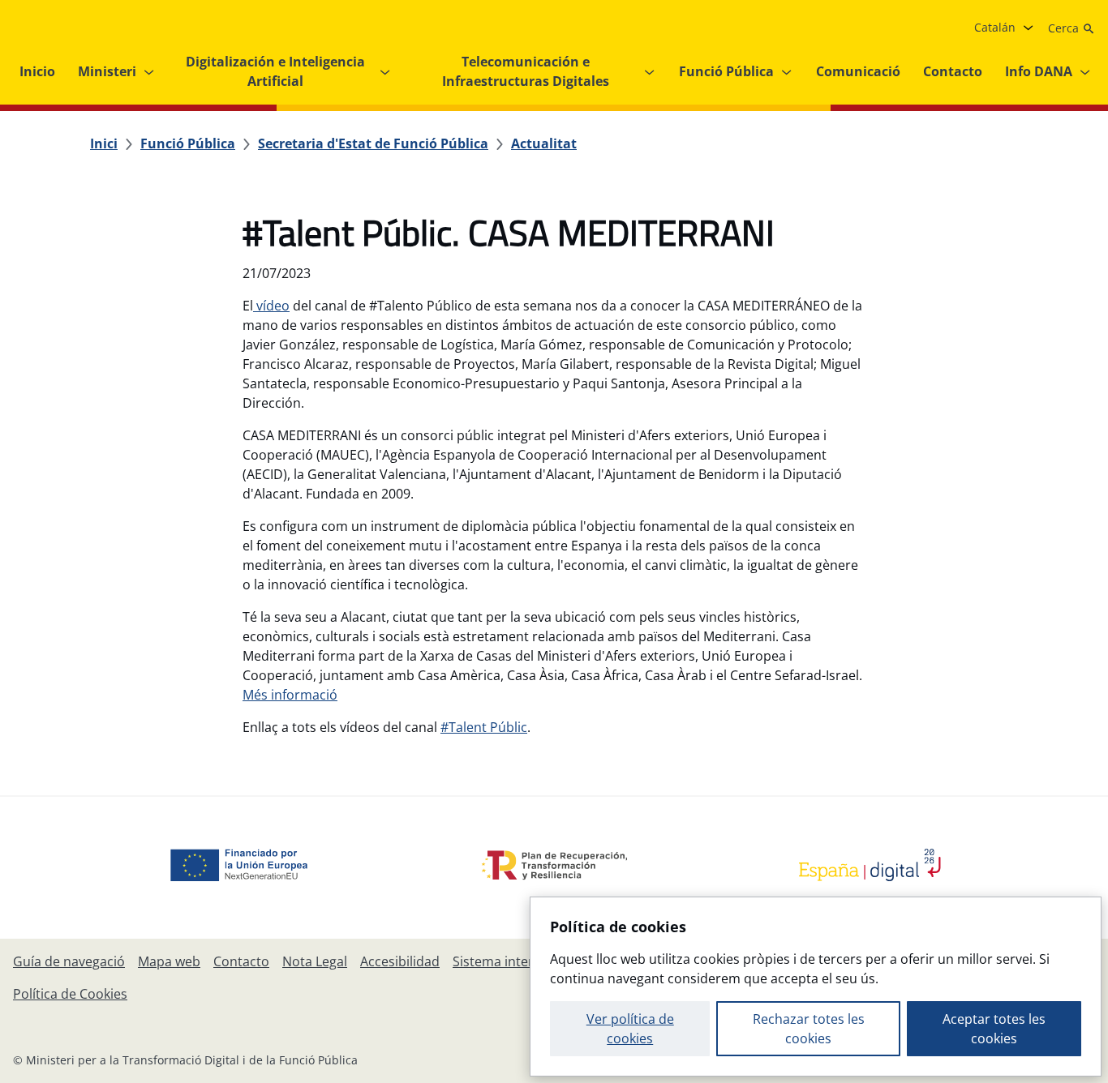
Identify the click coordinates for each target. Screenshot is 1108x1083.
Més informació (290, 695)
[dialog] (816, 987)
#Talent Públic (483, 727)
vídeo (271, 306)
